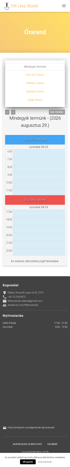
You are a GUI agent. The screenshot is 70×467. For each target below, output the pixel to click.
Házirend (52, 444)
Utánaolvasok (45, 462)
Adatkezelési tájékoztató (27, 444)
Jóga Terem (35, 99)
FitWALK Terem (35, 83)
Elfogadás (28, 462)
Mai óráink (57, 112)
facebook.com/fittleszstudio (20, 305)
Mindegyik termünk (35, 66)
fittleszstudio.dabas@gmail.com (22, 301)
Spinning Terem (35, 91)
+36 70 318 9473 (14, 297)
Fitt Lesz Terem (35, 74)
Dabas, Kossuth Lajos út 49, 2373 (23, 293)
